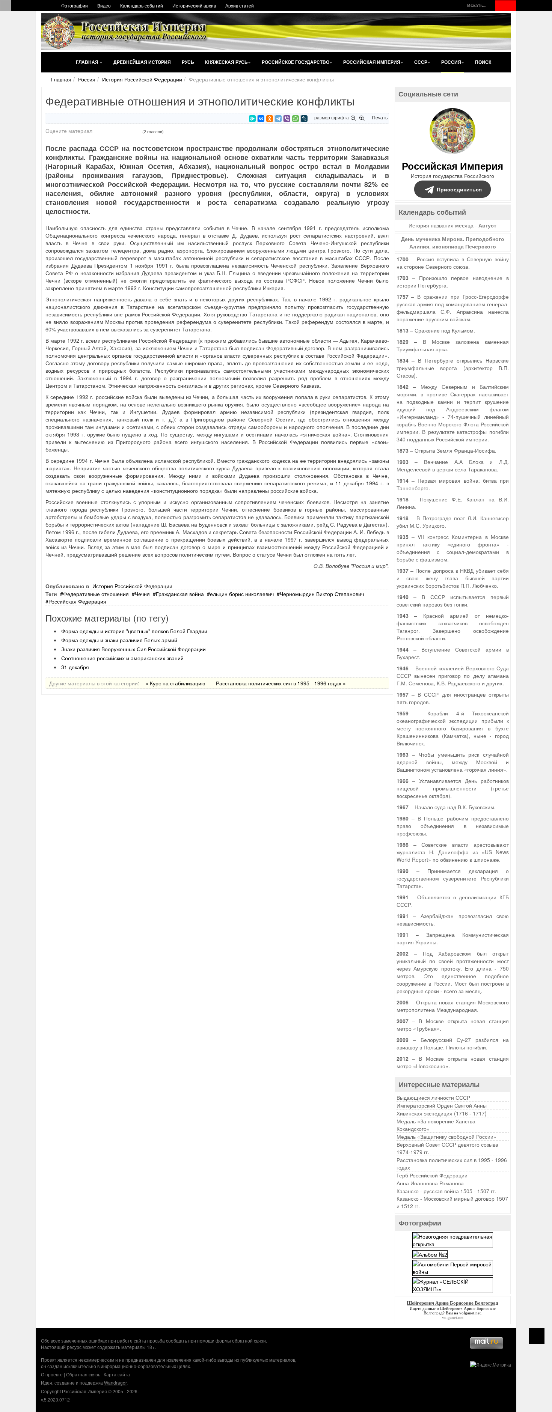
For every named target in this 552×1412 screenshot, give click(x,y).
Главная (88, 62)
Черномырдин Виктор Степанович (322, 594)
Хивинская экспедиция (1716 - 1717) (442, 1113)
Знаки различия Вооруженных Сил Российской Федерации (133, 649)
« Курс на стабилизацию (175, 683)
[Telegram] (278, 118)
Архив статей (239, 5)
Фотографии (74, 5)
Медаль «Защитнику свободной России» (446, 1136)
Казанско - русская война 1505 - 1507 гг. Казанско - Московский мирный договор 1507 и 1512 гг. (452, 1198)
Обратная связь (83, 1374)
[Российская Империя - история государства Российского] (125, 31)
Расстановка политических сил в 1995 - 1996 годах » (281, 683)
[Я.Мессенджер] (252, 118)
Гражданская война (180, 594)
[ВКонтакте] (261, 118)
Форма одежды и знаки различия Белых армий (119, 640)
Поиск (483, 62)
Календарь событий (141, 5)
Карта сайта (117, 1374)
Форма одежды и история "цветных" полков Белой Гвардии (134, 631)
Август (487, 225)
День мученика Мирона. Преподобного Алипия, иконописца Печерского (452, 242)
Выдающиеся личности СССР (433, 1097)
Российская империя (371, 62)
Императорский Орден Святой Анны (442, 1105)
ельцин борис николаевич (242, 594)
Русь (188, 62)
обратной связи (249, 1340)
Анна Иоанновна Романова (430, 1183)
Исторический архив (194, 5)
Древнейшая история (142, 62)
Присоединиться (459, 189)
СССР (420, 62)
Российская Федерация (77, 601)
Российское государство (295, 62)
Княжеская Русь (226, 62)
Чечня (142, 594)
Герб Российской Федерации (432, 1175)
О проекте (52, 1374)
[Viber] (287, 118)
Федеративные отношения (96, 594)
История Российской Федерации (142, 79)
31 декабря (75, 667)
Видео (104, 5)
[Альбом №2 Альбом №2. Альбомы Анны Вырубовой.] (430, 1253)
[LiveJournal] (304, 118)
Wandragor (115, 1382)
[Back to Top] (536, 1336)
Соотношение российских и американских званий (122, 658)
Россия (451, 62)
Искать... (476, 5)
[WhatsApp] (295, 118)
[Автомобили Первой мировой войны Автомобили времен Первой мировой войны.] (452, 1266)
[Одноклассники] (269, 118)
